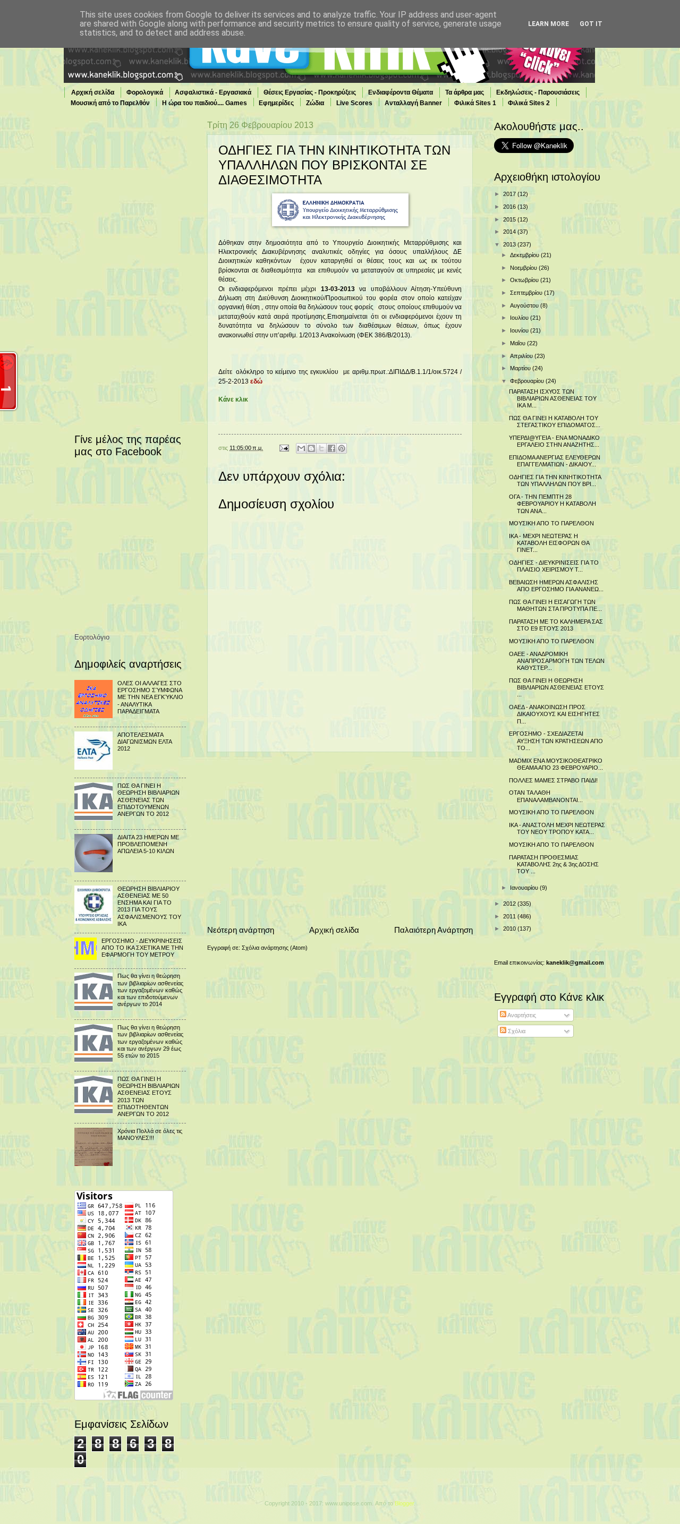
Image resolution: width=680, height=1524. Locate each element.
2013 (510, 244)
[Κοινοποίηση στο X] (321, 448)
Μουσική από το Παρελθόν (110, 103)
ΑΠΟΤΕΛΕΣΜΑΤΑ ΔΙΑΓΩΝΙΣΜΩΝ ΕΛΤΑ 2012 (144, 741)
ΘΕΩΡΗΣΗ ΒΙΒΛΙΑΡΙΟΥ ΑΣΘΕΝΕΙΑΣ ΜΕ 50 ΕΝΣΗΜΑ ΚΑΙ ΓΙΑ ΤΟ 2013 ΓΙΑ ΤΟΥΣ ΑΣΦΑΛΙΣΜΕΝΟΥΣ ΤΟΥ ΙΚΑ (149, 906)
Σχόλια (515, 1031)
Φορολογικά (144, 92)
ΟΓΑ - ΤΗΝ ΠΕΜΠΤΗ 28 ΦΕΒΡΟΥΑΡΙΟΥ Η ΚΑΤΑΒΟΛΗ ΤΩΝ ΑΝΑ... (552, 503)
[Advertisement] (340, 838)
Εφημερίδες (276, 103)
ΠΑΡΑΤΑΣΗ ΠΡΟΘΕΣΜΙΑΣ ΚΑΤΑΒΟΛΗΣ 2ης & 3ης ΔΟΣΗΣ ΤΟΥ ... (554, 864)
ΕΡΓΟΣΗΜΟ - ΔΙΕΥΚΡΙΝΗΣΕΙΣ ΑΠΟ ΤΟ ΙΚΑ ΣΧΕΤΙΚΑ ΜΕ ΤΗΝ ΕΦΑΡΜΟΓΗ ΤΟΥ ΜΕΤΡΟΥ (142, 948)
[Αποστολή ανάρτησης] (283, 448)
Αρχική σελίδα (92, 92)
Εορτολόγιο (91, 637)
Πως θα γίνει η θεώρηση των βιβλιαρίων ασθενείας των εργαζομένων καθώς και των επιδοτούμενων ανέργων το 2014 (150, 990)
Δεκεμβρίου (525, 255)
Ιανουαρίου (525, 887)
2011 (510, 916)
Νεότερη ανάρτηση (240, 929)
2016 (510, 206)
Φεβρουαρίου (528, 381)
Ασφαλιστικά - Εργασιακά (213, 92)
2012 (510, 903)
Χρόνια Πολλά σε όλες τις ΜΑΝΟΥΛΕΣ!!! (149, 1134)
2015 (510, 219)
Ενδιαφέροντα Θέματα (400, 92)
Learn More (548, 24)
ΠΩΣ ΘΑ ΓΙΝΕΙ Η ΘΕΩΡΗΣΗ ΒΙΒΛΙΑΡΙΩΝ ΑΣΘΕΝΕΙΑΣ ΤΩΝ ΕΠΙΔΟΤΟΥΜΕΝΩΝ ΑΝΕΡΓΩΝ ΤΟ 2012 (148, 799)
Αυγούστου (525, 305)
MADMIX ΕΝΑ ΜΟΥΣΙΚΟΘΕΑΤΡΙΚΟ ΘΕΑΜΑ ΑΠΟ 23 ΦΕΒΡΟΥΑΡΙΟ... (556, 764)
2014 (510, 231)
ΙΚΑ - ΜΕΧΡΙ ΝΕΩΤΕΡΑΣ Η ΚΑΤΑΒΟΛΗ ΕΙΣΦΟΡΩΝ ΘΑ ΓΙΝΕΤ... (549, 543)
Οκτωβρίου (525, 280)
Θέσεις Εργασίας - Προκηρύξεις (310, 92)
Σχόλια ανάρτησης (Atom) (275, 947)
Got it (591, 24)
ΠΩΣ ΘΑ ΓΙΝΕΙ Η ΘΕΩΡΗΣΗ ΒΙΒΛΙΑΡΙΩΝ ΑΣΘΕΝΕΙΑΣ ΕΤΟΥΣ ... (556, 687)
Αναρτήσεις (521, 1015)
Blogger (404, 1503)
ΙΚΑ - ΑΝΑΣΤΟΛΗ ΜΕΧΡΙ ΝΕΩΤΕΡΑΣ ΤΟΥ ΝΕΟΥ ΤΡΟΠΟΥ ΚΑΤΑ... (557, 828)
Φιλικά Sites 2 (529, 103)
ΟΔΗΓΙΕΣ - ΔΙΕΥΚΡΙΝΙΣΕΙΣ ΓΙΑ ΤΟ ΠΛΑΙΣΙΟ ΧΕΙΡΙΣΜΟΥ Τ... (554, 566)
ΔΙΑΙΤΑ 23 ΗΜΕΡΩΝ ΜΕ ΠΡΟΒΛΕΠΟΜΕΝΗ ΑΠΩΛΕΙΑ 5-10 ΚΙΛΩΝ (148, 844)
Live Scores (354, 103)
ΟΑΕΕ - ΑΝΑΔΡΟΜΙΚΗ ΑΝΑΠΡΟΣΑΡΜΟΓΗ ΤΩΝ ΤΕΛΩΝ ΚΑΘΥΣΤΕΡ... (557, 661)
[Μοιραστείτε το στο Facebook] (331, 448)
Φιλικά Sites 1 (475, 103)
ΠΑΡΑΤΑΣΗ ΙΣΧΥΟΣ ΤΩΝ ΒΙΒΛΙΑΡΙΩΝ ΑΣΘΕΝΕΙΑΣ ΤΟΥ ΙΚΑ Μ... (553, 398)
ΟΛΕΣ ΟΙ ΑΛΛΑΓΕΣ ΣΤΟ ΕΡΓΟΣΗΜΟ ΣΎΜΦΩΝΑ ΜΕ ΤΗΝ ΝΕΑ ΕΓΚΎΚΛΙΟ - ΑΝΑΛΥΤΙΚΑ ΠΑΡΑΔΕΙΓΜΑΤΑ (150, 697)
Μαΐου (518, 343)
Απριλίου (522, 356)
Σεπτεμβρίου (527, 293)
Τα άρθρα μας (464, 92)
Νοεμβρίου (524, 268)
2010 (510, 928)
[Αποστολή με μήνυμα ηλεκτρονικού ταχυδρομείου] (301, 448)
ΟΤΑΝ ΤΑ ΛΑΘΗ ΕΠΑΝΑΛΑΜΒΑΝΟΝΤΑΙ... (546, 796)
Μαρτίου (521, 368)
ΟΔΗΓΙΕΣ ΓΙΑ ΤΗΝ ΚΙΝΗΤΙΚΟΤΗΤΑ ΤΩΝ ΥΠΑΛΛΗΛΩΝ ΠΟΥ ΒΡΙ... (555, 480)
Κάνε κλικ (233, 399)
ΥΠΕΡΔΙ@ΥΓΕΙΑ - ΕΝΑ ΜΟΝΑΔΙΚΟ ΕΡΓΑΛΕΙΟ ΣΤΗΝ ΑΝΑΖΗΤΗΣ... (554, 441)
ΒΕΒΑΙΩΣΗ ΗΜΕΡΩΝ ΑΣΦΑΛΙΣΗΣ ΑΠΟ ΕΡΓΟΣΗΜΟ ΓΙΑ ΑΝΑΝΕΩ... (556, 585)
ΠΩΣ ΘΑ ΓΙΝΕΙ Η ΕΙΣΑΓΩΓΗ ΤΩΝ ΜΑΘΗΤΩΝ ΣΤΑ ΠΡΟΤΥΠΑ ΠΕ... (555, 605)
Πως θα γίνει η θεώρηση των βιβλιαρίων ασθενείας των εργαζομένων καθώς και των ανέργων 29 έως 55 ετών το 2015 (150, 1041)
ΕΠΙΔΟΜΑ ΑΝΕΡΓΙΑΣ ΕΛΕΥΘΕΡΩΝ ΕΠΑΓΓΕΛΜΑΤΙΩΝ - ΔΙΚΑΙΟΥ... (554, 460)
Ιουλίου (520, 317)
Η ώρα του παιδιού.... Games (204, 103)
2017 (510, 194)
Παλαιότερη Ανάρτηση (433, 929)
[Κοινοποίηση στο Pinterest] (341, 448)
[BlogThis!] (311, 448)
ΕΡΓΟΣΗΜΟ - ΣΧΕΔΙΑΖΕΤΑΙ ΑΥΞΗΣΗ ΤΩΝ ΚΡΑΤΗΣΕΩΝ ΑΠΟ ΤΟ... (556, 740)
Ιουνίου (520, 330)
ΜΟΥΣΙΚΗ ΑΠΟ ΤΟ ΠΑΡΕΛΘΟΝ (551, 523)
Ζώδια (315, 103)
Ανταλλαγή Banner (413, 103)
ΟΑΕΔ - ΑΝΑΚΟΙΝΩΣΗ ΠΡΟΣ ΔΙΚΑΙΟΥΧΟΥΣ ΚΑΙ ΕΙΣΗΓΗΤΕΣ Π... (554, 714)
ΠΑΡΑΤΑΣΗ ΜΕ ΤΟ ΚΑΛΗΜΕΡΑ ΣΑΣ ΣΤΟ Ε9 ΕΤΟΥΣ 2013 (556, 625)
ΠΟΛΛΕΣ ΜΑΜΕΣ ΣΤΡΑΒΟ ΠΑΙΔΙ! (553, 780)
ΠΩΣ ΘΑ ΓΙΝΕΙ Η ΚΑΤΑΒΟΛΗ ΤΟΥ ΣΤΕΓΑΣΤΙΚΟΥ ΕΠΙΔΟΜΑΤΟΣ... (554, 421)
